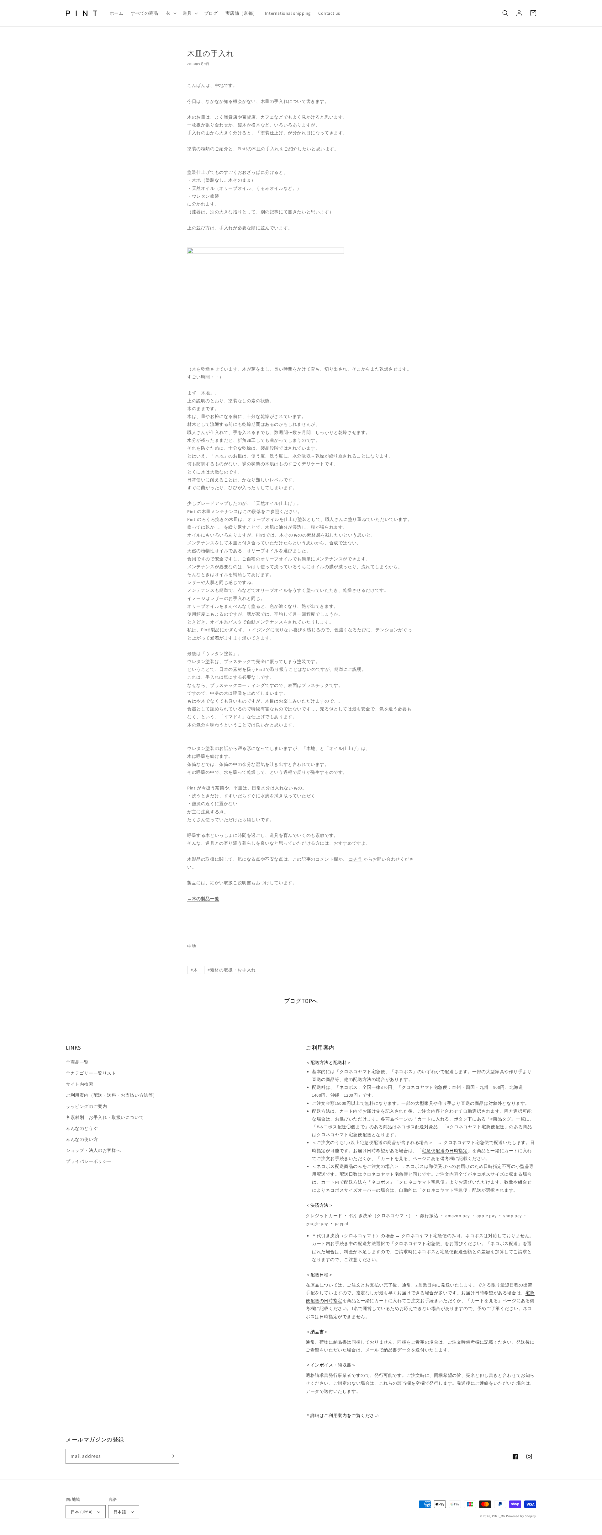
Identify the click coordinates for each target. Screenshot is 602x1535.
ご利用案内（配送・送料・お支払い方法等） (111, 1095)
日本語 (120, 1512)
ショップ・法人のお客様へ (93, 1150)
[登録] (172, 1456)
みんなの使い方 (82, 1139)
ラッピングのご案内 (86, 1106)
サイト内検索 (79, 1084)
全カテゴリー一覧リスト (91, 1073)
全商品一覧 (77, 1062)
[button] (170, 13)
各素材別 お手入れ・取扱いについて (105, 1117)
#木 (194, 970)
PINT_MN (498, 1516)
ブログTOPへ (301, 1000)
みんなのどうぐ (82, 1128)
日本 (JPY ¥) (81, 1512)
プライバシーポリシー (89, 1161)
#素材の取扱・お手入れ (232, 970)
